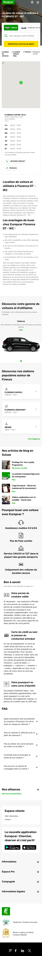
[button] (21, 83)
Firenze (28, 52)
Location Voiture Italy (16, 54)
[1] (21, 361)
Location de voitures (5, 54)
